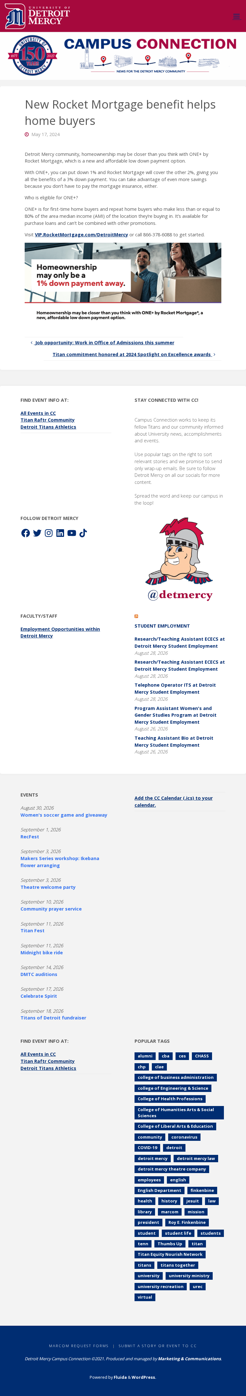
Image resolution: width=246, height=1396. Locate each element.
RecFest (29, 837)
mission (196, 1212)
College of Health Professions (170, 1099)
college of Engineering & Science (173, 1088)
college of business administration (176, 1077)
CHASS (202, 1056)
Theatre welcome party (48, 887)
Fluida (120, 1377)
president (148, 1222)
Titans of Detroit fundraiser (53, 1018)
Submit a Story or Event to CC (158, 1345)
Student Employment (162, 626)
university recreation (161, 1286)
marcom (169, 1212)
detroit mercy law (196, 1158)
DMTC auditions (38, 974)
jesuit (192, 1201)
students (211, 1233)
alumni (145, 1056)
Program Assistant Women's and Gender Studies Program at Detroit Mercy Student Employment (176, 715)
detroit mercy (153, 1158)
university (149, 1275)
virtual (145, 1297)
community (150, 1137)
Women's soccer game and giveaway (63, 815)
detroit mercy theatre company (172, 1169)
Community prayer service (51, 909)
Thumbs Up (170, 1244)
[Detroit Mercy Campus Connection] (37, 16)
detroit (174, 1147)
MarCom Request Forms (79, 1345)
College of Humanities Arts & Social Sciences (176, 1112)
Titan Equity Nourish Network (170, 1254)
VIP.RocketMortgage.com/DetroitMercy (81, 235)
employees (149, 1180)
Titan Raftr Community (47, 420)
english (178, 1180)
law (212, 1201)
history (169, 1201)
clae (159, 1067)
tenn (143, 1244)
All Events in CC (38, 413)
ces (182, 1056)
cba (165, 1056)
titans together (177, 1265)
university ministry (189, 1275)
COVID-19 (147, 1147)
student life (178, 1233)
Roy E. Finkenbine (187, 1222)
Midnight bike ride (41, 953)
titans (144, 1265)
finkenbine (202, 1190)
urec (197, 1286)
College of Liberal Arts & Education (175, 1126)
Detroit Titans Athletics (48, 427)
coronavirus (184, 1137)
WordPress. (144, 1377)
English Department (159, 1190)
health (145, 1201)
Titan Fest (32, 930)
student (147, 1233)
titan (197, 1244)
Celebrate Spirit (38, 996)
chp (142, 1067)
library (145, 1212)
